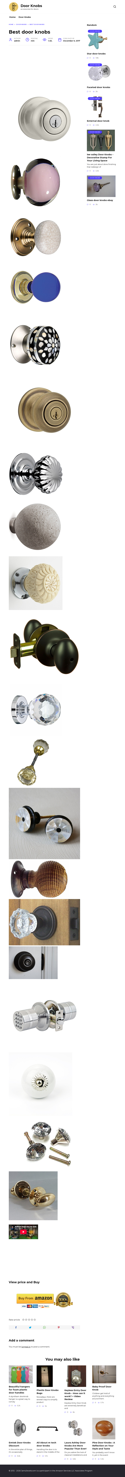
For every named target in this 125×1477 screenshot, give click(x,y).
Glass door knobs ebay (100, 200)
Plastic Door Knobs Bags (47, 1392)
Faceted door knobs (98, 87)
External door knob (98, 121)
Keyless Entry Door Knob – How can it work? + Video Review (75, 1395)
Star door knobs (96, 53)
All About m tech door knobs (46, 1444)
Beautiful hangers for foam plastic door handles (19, 1389)
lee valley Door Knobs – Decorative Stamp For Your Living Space (100, 157)
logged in (25, 1347)
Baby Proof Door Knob (101, 1388)
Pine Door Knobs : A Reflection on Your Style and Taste (103, 1445)
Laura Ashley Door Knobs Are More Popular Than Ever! (75, 1445)
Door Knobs (31, 6)
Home (12, 17)
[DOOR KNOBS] (97, 49)
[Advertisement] (25, 65)
